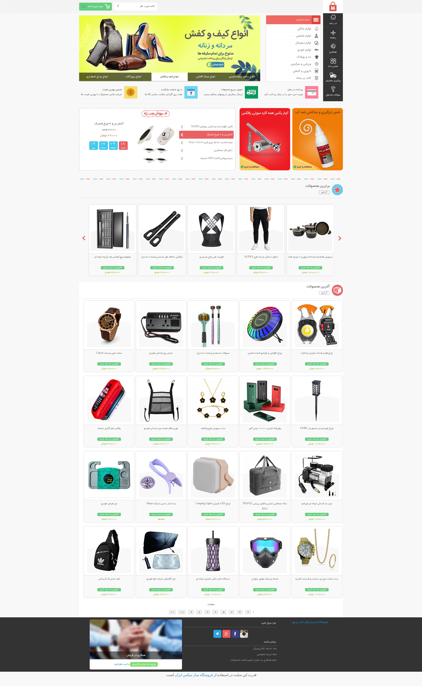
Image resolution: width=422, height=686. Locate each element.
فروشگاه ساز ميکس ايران (194, 675)
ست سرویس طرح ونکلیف (213, 428)
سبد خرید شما (95, 6)
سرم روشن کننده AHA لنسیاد (216, 158)
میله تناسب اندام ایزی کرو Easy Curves (211, 142)
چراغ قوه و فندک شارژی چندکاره (317, 353)
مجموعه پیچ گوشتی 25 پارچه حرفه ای (112, 257)
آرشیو (324, 192)
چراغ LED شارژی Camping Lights (213, 503)
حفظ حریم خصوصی (267, 654)
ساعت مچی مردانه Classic (109, 353)
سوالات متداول (333, 95)
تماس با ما (333, 66)
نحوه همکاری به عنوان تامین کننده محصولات (253, 660)
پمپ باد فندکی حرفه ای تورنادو (317, 503)
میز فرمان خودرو (109, 503)
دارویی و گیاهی (302, 71)
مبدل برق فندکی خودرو (161, 353)
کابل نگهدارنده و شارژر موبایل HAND (212, 126)
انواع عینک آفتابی (205, 76)
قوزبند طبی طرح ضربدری (211, 257)
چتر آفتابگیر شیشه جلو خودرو (161, 579)
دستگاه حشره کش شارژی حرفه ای (213, 579)
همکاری (333, 52)
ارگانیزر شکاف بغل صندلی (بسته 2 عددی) (162, 257)
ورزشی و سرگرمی (301, 64)
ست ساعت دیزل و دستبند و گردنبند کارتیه (316, 579)
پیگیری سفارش (333, 80)
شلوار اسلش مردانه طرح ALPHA (261, 257)
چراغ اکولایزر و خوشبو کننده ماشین (265, 353)
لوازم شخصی (303, 35)
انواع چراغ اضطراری (97, 76)
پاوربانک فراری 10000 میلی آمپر (265, 428)
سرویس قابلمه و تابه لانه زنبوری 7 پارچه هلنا (310, 257)
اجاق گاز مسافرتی (223, 150)
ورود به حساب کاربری (144, 664)
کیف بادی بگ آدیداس (109, 579)
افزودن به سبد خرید (310, 268)
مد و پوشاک (304, 57)
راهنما (333, 38)
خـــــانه (333, 23)
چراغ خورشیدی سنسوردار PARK (316, 428)
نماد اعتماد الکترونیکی (265, 648)
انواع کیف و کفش (169, 76)
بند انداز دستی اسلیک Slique (161, 503)
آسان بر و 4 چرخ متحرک (220, 134)
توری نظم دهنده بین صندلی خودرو (161, 428)
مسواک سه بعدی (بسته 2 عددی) (213, 353)
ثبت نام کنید (120, 664)
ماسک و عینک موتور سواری (265, 579)
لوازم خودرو (304, 50)
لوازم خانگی (304, 28)
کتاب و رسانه (303, 78)
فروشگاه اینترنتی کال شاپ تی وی (310, 622)
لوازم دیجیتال (303, 42)
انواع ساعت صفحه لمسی (242, 76)
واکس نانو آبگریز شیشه (109, 428)
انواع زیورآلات (133, 76)
